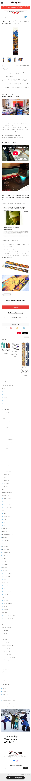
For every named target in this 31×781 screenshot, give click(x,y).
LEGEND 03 (6, 477)
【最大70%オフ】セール (7, 385)
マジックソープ (5, 669)
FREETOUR (6, 409)
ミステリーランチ (6, 552)
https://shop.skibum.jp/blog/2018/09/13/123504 (13, 203)
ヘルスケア (6, 663)
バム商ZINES (6, 600)
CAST (3, 406)
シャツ (5, 460)
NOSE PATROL (5, 549)
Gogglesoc (6, 630)
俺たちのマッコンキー (7, 627)
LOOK (5, 561)
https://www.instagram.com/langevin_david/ (12, 137)
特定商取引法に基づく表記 (9, 700)
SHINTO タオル (5, 495)
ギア (4, 394)
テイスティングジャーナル (9, 615)
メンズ (5, 424)
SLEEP (3, 680)
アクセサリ (6, 400)
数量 (2, 294)
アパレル (5, 397)
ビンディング (5, 555)
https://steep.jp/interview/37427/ (10, 240)
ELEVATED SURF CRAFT (7, 534)
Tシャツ (5, 457)
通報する (26, 336)
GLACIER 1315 (7, 483)
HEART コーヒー (6, 642)
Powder (5, 606)
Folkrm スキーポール (6, 489)
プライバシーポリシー (8, 697)
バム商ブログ (6, 691)
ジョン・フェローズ (8, 573)
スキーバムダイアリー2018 (9, 706)
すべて (5, 327)
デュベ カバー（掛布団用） (9, 657)
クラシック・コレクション (9, 445)
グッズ (5, 621)
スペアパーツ (6, 415)
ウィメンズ (6, 427)
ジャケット (6, 454)
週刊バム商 (6, 594)
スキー (5, 391)
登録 (26, 767)
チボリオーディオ (6, 648)
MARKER (6, 564)
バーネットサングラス (7, 471)
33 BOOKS (4, 612)
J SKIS (3, 388)
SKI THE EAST (5, 451)
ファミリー (6, 666)
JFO (4, 522)
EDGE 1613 (6, 486)
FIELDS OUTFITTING (7, 492)
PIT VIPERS (6, 540)
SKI (3, 678)
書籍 (3, 597)
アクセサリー (6, 433)
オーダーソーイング (8, 507)
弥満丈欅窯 (4, 567)
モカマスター (5, 639)
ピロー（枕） (6, 660)
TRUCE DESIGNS (6, 528)
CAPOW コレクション (8, 439)
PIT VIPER (4, 537)
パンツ (5, 463)
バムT (5, 588)
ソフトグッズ (6, 412)
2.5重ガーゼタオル (8, 498)
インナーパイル (7, 504)
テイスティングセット (8, 618)
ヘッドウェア (6, 465)
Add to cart (15, 307)
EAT (3, 674)
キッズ (5, 430)
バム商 (5, 525)
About (4, 688)
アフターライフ (7, 421)
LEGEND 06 (6, 480)
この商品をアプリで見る (15, 317)
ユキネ (5, 501)
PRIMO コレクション (8, 436)
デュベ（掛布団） (7, 654)
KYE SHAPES (5, 531)
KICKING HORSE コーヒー (8, 645)
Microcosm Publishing (8, 603)
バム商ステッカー (7, 591)
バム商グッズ (5, 582)
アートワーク (6, 403)
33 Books (6, 609)
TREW (3, 418)
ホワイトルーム (6, 703)
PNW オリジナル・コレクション (10, 448)
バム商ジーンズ (7, 585)
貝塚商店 (4, 672)
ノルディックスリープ (7, 651)
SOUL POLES (5, 546)
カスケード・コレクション (9, 442)
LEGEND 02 (6, 474)
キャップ (5, 636)
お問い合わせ (6, 694)
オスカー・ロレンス (8, 576)
